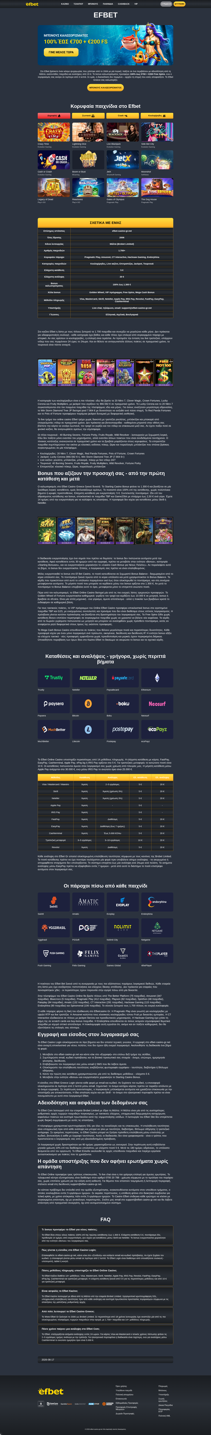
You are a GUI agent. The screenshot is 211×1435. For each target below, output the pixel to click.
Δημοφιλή (52, 116)
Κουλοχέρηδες (155, 116)
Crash (121, 116)
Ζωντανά (86, 116)
